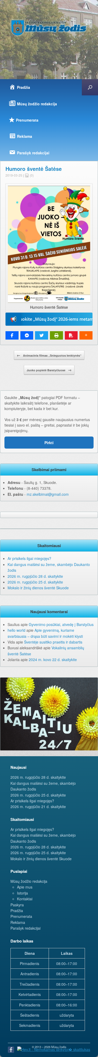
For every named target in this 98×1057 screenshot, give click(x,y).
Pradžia (16, 910)
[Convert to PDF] (71, 335)
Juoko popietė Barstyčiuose (49, 369)
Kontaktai (24, 898)
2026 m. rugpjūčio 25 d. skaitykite (35, 582)
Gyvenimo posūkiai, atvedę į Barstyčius (61, 624)
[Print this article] (56, 335)
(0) (31, 175)
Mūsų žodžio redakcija (28, 881)
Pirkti (49, 442)
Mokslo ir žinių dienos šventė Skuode (38, 587)
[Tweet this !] (41, 335)
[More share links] (86, 335)
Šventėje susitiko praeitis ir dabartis (53, 642)
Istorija (22, 893)
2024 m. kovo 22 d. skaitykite (53, 659)
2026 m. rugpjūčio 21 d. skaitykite (38, 806)
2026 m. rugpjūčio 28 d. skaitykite (35, 576)
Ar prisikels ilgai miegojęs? (29, 558)
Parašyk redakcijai (25, 928)
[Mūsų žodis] (49, 27)
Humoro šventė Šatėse (33, 168)
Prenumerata (21, 916)
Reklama (17, 922)
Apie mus (24, 887)
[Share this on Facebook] (12, 335)
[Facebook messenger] (26, 335)
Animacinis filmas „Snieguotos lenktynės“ (49, 355)
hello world (16, 630)
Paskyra (17, 904)
